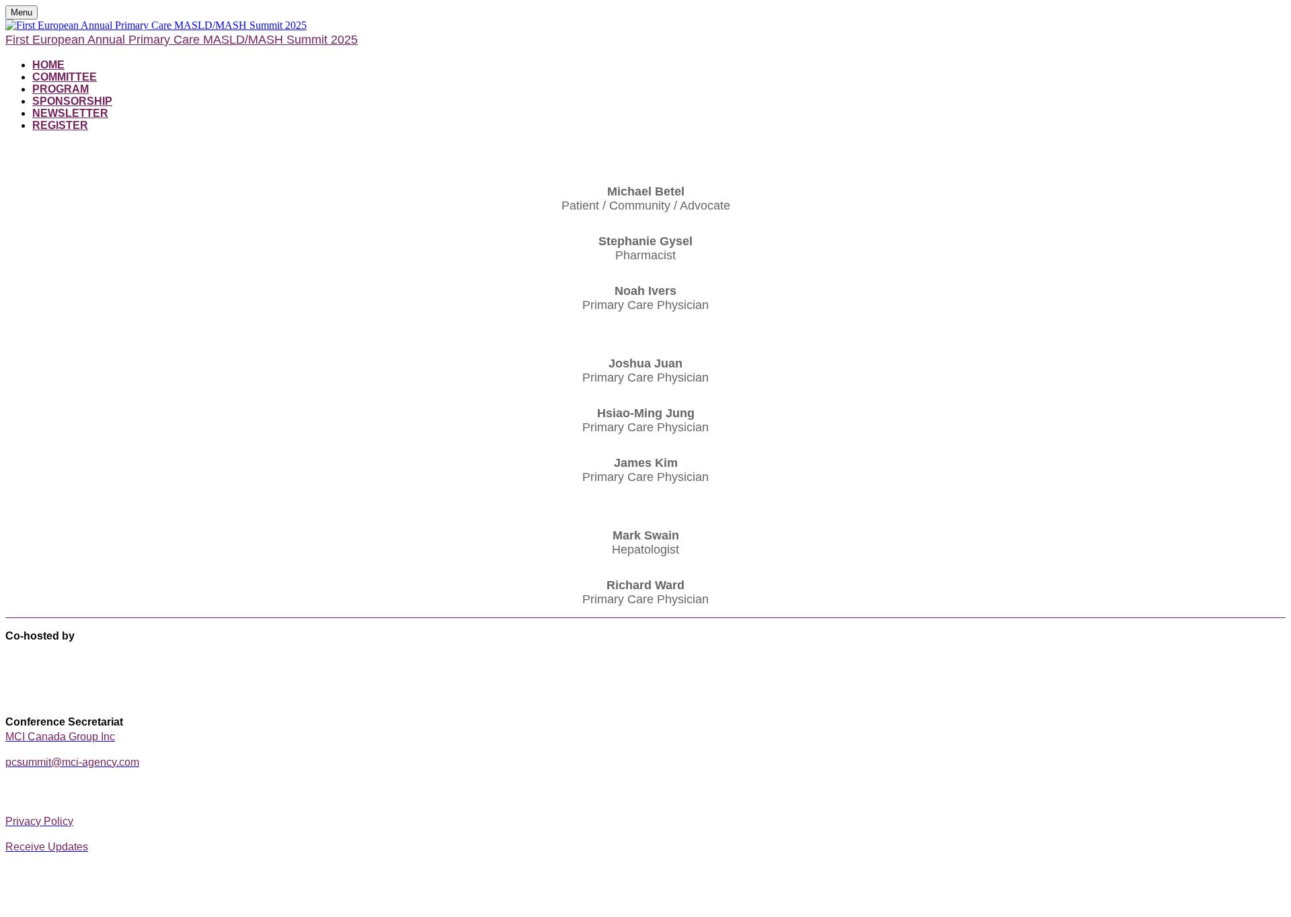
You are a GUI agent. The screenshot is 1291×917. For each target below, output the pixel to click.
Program (60, 89)
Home (48, 65)
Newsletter (70, 113)
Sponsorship (72, 101)
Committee (64, 77)
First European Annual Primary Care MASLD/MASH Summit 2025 (181, 39)
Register (60, 125)
